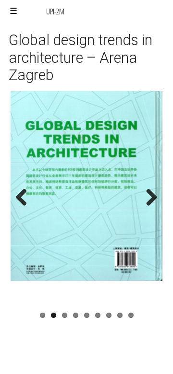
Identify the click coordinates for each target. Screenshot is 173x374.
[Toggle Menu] (13, 11)
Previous (25, 207)
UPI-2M (55, 11)
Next (149, 207)
